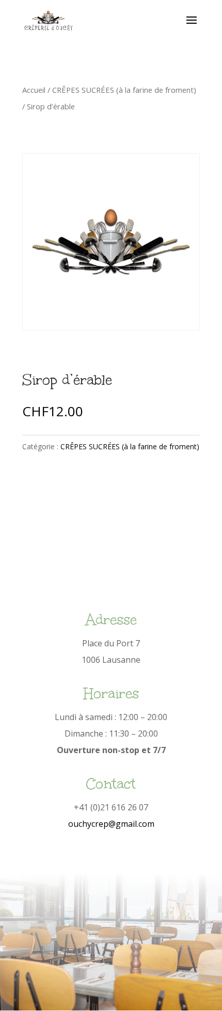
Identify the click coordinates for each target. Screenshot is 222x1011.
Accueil (33, 90)
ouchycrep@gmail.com (111, 823)
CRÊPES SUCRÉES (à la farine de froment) (124, 90)
